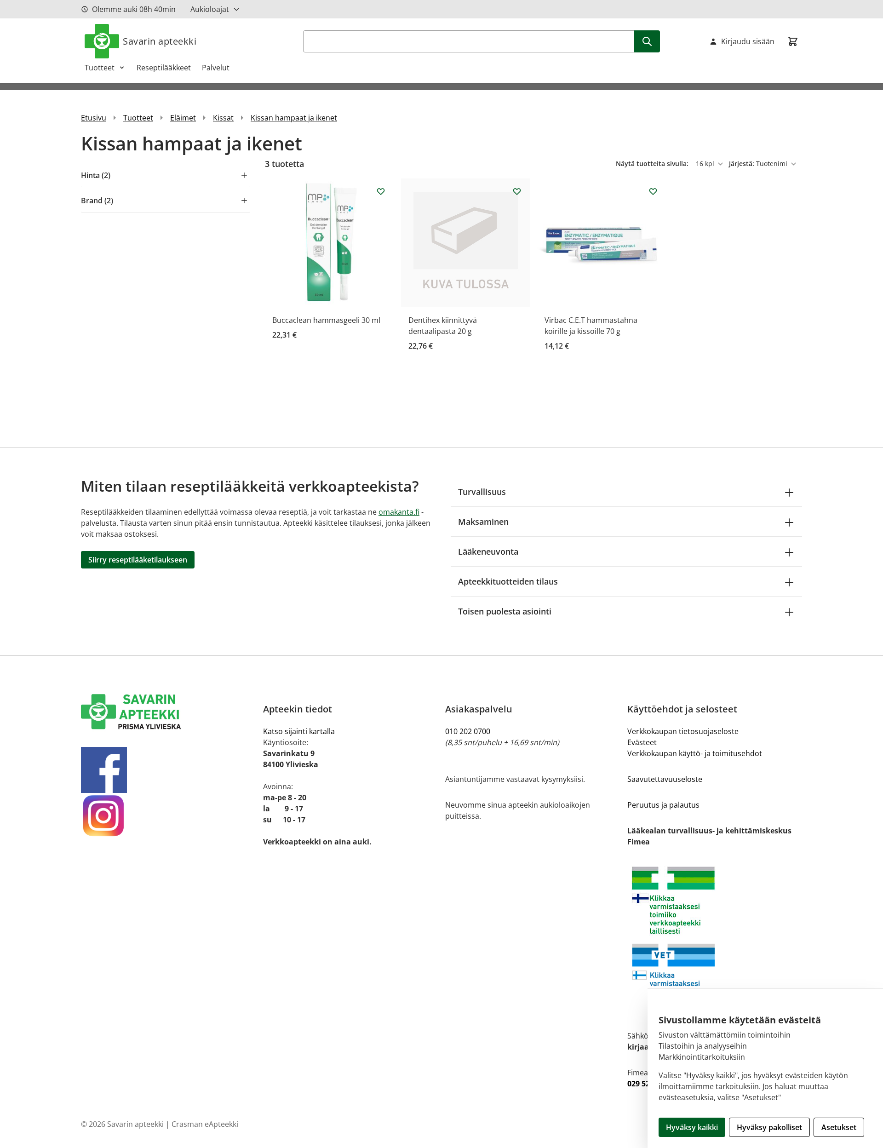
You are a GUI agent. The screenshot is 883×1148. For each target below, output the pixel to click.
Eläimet (183, 118)
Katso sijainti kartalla (299, 731)
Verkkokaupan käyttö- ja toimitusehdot (694, 753)
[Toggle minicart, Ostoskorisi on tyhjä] (793, 41)
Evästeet (642, 742)
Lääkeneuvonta (488, 551)
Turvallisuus (482, 491)
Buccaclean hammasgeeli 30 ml (326, 320)
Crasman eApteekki (205, 1124)
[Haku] (647, 41)
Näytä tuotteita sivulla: (653, 163)
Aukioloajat (209, 9)
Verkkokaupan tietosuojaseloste (683, 731)
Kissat (223, 118)
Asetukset (838, 1127)
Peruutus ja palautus (663, 805)
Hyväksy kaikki (692, 1127)
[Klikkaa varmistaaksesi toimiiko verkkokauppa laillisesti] (714, 939)
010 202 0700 (467, 731)
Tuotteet (100, 68)
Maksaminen (483, 521)
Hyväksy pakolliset (769, 1127)
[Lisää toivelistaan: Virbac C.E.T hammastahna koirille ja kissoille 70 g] (653, 191)
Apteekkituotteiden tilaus (508, 581)
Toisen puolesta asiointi (504, 611)
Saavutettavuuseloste (664, 779)
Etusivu (93, 118)
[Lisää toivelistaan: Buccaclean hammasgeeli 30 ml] (381, 191)
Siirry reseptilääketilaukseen (137, 560)
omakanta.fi (398, 512)
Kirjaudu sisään (747, 41)
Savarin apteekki (159, 41)
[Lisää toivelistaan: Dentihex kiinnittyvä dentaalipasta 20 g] (517, 191)
